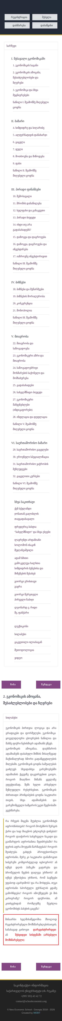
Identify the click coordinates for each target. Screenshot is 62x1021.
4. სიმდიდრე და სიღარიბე (28, 127)
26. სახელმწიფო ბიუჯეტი (27, 392)
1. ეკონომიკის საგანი (25, 65)
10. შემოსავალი (22, 196)
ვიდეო (18, 658)
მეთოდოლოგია (24, 650)
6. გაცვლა (19, 142)
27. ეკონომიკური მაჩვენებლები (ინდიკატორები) (23, 404)
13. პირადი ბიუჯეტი (24, 217)
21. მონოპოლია (22, 310)
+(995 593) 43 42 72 (31, 996)
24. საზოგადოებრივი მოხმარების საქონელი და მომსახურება (28, 372)
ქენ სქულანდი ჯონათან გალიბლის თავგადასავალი (26, 513)
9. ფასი (17, 163)
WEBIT (36, 1012)
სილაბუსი (20, 634)
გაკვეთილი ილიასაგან (28, 642)
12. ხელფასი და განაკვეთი (29, 210)
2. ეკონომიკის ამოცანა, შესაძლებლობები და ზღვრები (27, 77)
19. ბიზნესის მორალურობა (29, 296)
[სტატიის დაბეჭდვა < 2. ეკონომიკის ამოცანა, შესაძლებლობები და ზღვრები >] (7, 708)
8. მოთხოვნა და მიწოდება (28, 156)
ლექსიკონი (21, 626)
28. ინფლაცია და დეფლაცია (30, 417)
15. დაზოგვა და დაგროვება (29, 237)
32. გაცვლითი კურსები (26, 476)
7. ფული (18, 149)
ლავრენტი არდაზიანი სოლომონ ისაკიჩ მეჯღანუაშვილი (27, 544)
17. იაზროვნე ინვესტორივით (30, 256)
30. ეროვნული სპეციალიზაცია (31, 456)
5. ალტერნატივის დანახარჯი (30, 135)
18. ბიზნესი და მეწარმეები (28, 289)
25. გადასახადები (23, 385)
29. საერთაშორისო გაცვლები (30, 449)
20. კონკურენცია (22, 303)
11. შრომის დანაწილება (27, 203)
